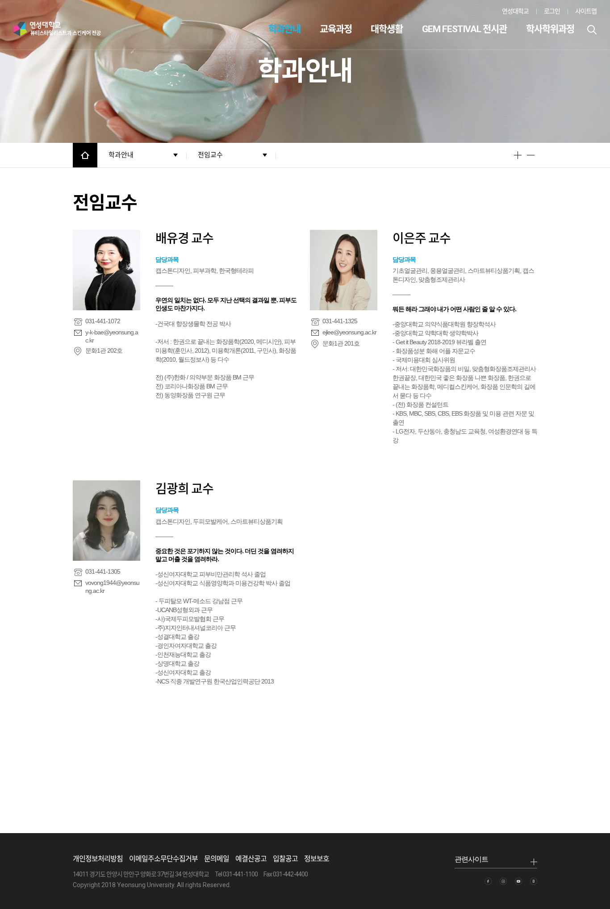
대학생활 (387, 29)
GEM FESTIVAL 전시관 (464, 29)
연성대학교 (515, 11)
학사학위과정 (550, 29)
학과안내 (284, 29)
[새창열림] (488, 881)
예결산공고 (251, 859)
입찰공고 (285, 859)
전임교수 (210, 155)
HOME (85, 155)
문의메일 (216, 859)
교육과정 (336, 29)
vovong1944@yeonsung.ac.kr (112, 586)
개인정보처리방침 (98, 859)
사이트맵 (586, 11)
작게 (530, 155)
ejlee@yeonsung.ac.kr (349, 332)
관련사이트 (471, 859)
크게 (517, 155)
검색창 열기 (592, 29)
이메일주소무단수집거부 (163, 859)
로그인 (552, 11)
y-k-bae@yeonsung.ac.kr (111, 336)
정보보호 (316, 859)
